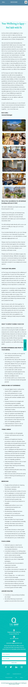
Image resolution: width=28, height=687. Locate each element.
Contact (8, 673)
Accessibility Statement (17, 673)
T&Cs (16, 677)
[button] (26, 2)
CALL (3, 2)
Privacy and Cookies (8, 677)
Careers (21, 677)
